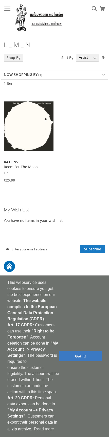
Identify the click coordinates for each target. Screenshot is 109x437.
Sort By (67, 57)
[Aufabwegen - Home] (54, 267)
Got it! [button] (80, 356)
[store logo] (39, 18)
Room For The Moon (21, 164)
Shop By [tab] (13, 57)
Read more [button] (44, 429)
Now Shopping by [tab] (21, 74)
